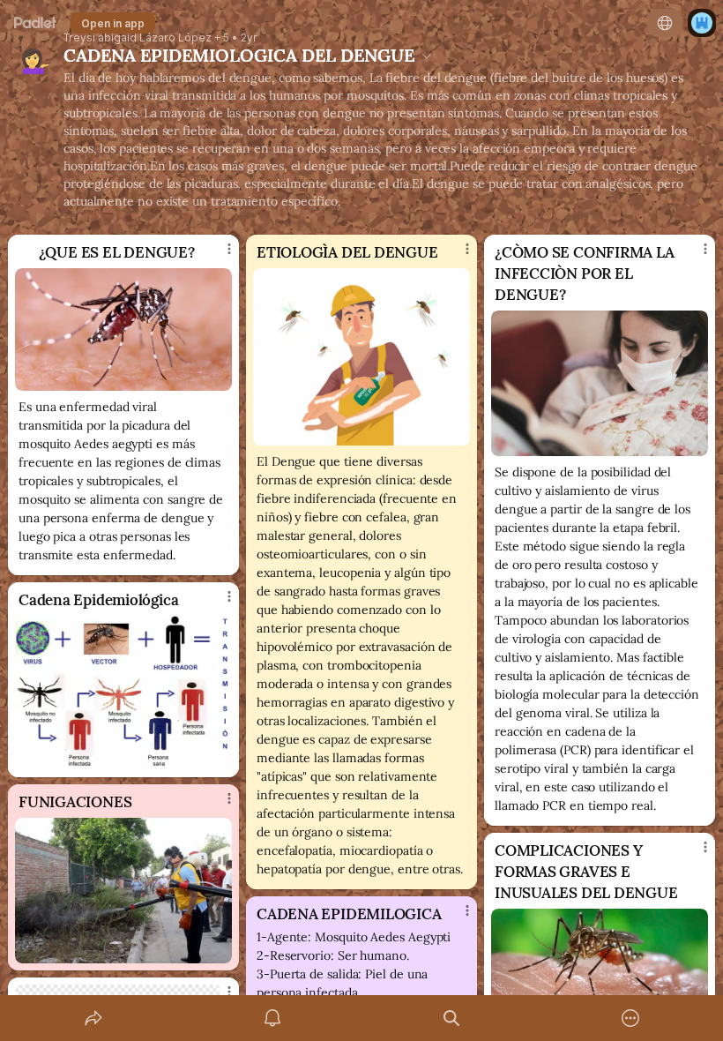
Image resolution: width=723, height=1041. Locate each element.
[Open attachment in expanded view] (123, 329)
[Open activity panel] (272, 1018)
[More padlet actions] (630, 1018)
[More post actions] (218, 255)
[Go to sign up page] (702, 23)
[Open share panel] (93, 1018)
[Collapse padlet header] (426, 55)
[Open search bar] (451, 1018)
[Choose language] (664, 23)
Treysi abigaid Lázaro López (137, 38)
